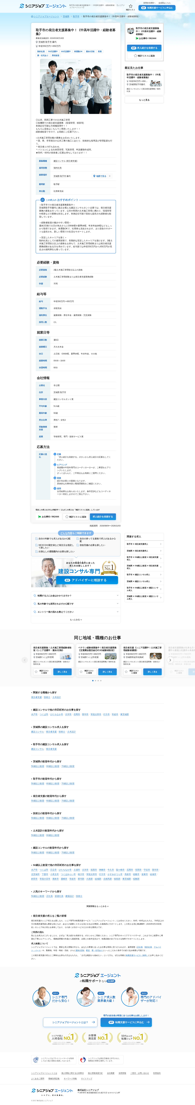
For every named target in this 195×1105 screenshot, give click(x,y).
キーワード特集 (70, 1078)
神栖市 (102, 870)
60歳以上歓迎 (52, 766)
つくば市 (44, 714)
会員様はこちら (165, 3)
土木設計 (56, 697)
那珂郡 (81, 879)
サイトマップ (86, 1078)
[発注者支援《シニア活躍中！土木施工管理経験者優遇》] (142, 655)
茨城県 (41, 42)
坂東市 (145, 874)
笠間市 (138, 870)
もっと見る (144, 100)
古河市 (68, 714)
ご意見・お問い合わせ (139, 1073)
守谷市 (147, 870)
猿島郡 (117, 879)
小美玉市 (54, 874)
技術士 (47, 697)
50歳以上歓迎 (37, 766)
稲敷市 (136, 874)
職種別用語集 (54, 1078)
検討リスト (130, 10)
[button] (93, 680)
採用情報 (122, 1073)
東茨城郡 (124, 714)
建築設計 (69, 896)
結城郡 (98, 879)
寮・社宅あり (42, 55)
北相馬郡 (107, 879)
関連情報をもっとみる (97, 906)
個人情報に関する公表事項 (72, 1073)
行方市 (106, 714)
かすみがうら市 (115, 874)
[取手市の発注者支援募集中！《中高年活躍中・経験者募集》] (144, 82)
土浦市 (77, 870)
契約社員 (41, 51)
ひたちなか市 (56, 714)
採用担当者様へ (149, 3)
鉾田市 (34, 879)
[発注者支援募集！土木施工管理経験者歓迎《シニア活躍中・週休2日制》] (52, 655)
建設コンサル (60, 161)
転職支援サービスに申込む (157, 8)
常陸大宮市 (45, 879)
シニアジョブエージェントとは (44, 1073)
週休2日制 (90, 51)
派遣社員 (59, 896)
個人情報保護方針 (95, 1073)
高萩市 (128, 874)
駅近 (88, 950)
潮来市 (55, 879)
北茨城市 (35, 874)
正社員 (49, 896)
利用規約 (157, 1073)
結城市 (153, 874)
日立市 (53, 870)
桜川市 (81, 874)
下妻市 (45, 874)
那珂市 (85, 714)
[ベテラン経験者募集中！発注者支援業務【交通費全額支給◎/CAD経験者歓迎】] (97, 654)
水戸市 (34, 714)
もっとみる (75, 619)
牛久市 (111, 870)
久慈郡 (89, 879)
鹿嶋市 (64, 879)
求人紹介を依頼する (103, 516)
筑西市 (94, 870)
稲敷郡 (136, 879)
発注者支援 (72, 161)
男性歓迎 (55, 55)
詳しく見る (62, 672)
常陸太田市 (96, 714)
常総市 (115, 714)
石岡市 (77, 714)
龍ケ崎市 (120, 870)
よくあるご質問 (37, 1078)
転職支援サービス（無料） (137, 955)
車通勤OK (78, 51)
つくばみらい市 (68, 874)
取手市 (48, 42)
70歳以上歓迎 (67, 766)
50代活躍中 (53, 51)
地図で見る (101, 176)
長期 (100, 51)
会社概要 (110, 1073)
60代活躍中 (66, 51)
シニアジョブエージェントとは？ (70, 1022)
